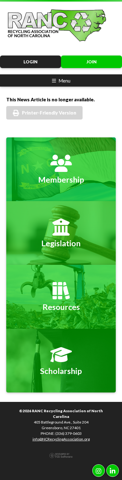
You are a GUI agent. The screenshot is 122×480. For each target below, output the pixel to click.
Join (91, 61)
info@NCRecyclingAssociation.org (61, 439)
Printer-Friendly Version (49, 112)
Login (30, 61)
